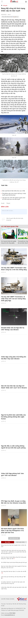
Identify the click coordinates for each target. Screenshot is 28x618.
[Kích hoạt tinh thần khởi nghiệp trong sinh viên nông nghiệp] (9, 233)
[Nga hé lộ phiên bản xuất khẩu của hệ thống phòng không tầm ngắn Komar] (14, 403)
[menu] (1, 1)
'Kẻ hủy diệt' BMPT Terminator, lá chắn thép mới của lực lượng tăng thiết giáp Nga (13, 298)
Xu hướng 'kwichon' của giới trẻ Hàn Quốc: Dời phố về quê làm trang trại (13, 582)
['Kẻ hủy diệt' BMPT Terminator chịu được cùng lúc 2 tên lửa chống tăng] (14, 256)
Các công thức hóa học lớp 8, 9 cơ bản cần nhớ (13, 571)
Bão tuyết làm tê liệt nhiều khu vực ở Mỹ (13, 190)
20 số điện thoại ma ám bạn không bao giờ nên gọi (14, 562)
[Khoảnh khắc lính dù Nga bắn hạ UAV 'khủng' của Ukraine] (14, 316)
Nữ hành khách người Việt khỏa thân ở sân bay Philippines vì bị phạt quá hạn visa (12, 530)
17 (14, 558)
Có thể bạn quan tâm (9, 226)
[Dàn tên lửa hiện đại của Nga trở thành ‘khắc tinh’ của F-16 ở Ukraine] (14, 374)
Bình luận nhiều (20, 542)
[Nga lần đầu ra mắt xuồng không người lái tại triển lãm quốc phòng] (14, 434)
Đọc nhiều (7, 542)
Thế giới (5, 5)
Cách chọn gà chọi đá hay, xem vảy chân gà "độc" (13, 576)
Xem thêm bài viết (14, 538)
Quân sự (3, 272)
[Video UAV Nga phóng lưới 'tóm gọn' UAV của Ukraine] (14, 462)
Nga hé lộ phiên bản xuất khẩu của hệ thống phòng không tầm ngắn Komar (13, 417)
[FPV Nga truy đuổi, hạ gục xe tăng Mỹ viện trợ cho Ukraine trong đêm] (14, 490)
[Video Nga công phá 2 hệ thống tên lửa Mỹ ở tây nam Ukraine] (14, 345)
